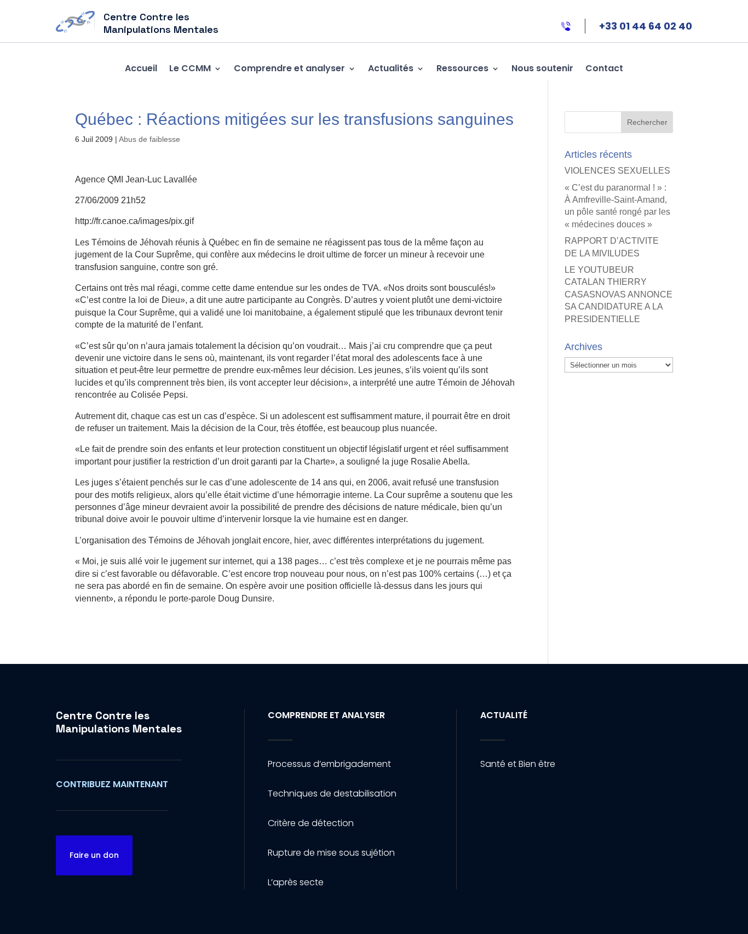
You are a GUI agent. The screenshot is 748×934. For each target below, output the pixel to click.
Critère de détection (311, 823)
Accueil (141, 68)
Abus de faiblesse (149, 139)
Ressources (462, 68)
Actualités (390, 68)
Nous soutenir (542, 68)
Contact (604, 68)
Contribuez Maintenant (112, 784)
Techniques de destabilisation (332, 793)
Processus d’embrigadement (329, 764)
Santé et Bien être (517, 764)
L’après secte (296, 882)
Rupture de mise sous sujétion (331, 852)
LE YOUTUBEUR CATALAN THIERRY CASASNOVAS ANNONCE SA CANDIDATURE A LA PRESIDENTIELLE (618, 294)
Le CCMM (190, 68)
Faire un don (94, 855)
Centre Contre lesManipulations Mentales (119, 722)
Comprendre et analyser (289, 68)
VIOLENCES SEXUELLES (617, 170)
